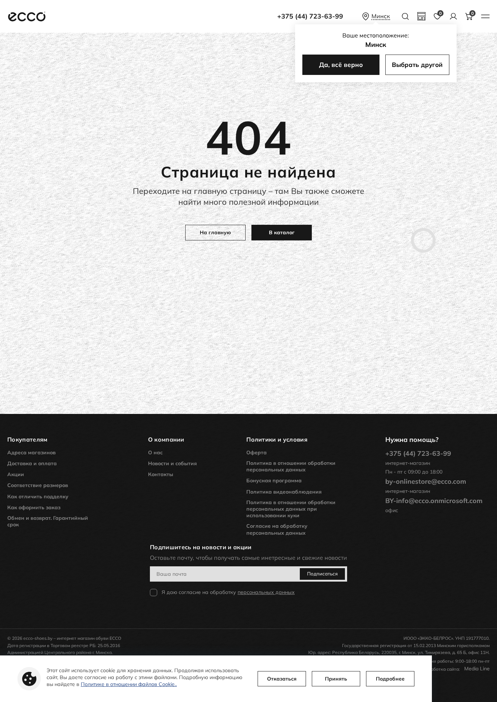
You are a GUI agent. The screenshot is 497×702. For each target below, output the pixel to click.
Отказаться (282, 678)
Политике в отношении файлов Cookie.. (129, 684)
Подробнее (390, 678)
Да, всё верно (341, 64)
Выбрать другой (417, 64)
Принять (336, 678)
